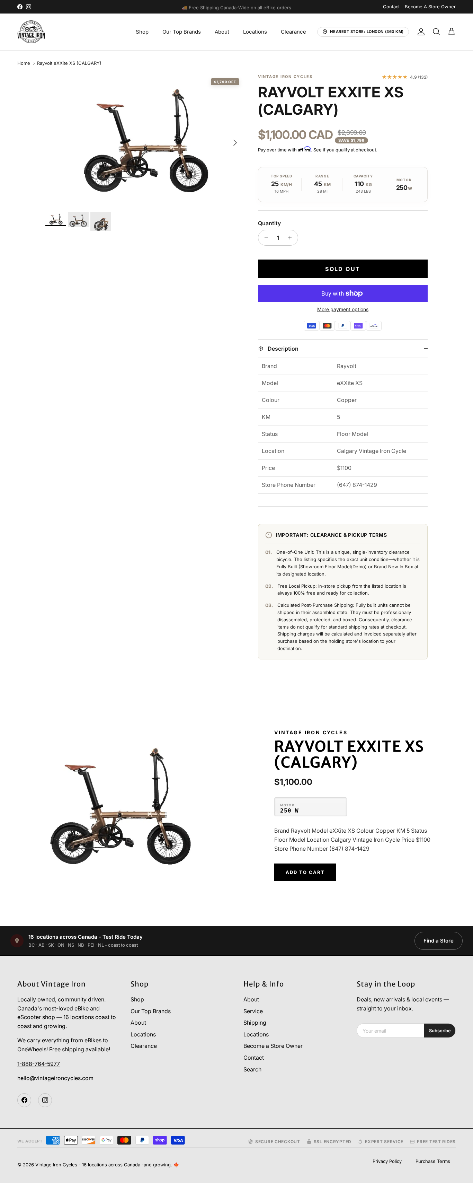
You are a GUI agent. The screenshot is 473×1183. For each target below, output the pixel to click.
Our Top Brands (181, 31)
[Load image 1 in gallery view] (144, 139)
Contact (391, 6)
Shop (142, 31)
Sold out (342, 268)
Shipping (254, 1022)
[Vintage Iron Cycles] (31, 31)
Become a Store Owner (273, 1045)
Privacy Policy (387, 1161)
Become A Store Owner (430, 6)
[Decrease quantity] (264, 237)
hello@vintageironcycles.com (55, 1078)
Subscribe (440, 1030)
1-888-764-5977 (38, 1063)
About (222, 31)
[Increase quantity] (292, 237)
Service (253, 1011)
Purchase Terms (433, 1161)
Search (252, 1069)
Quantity (269, 223)
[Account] (419, 32)
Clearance (293, 31)
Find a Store (438, 940)
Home (23, 63)
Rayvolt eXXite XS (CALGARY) (69, 63)
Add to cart (305, 872)
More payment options (342, 309)
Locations (255, 31)
